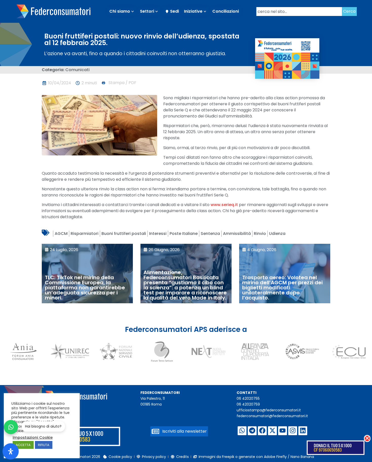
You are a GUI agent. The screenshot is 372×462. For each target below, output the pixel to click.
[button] (118, 83)
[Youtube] (282, 430)
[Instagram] (292, 430)
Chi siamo (119, 11)
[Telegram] (252, 430)
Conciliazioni (225, 11)
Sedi (174, 11)
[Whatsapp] (242, 430)
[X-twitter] (272, 430)
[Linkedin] (302, 430)
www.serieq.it (224, 205)
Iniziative (193, 11)
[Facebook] (262, 430)
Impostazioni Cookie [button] (33, 437)
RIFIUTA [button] (43, 445)
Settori (147, 11)
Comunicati (77, 70)
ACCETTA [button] (23, 445)
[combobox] (299, 11)
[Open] (11, 451)
